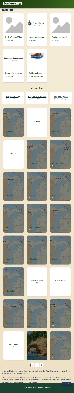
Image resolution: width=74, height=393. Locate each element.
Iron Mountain (34, 227)
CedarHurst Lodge (36, 37)
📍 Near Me (66, 384)
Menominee (13, 345)
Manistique (9, 323)
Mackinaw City (60, 281)
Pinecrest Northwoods (14, 73)
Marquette (56, 323)
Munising (32, 355)
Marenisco (33, 323)
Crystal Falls (33, 163)
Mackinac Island (37, 281)
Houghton (9, 227)
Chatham (55, 131)
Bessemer (9, 131)
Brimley (37, 121)
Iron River (56, 227)
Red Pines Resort (35, 73)
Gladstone (32, 195)
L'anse (54, 259)
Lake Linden (10, 291)
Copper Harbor (13, 153)
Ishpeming (34, 76)
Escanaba (9, 195)
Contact (68, 371)
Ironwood (9, 259)
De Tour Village (58, 163)
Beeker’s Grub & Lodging (15, 37)
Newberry (56, 355)
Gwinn (54, 195)
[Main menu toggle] (70, 4)
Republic (10, 40)
